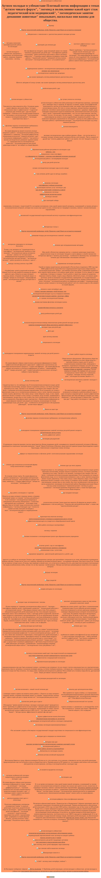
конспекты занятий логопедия (88, 787)
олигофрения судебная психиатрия (50, 185)
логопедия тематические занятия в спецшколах (50, 548)
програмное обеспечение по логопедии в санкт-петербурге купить (43, 871)
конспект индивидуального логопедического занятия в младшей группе (50, 744)
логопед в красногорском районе (77, 871)
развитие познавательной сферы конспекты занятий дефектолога (50, 325)
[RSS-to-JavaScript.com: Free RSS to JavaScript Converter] (35, 869)
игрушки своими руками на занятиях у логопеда (80, 368)
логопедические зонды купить (50, 432)
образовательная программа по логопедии (50, 719)
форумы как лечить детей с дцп (76, 817)
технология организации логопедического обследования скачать (50, 833)
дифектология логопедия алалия (50, 194)
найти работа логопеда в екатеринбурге (50, 749)
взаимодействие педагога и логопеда (50, 307)
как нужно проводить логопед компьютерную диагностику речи (50, 655)
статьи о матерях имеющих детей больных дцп (50, 291)
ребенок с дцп (50, 152)
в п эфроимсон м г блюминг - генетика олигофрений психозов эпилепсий (51, 156)
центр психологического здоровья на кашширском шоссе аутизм (50, 519)
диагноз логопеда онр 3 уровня (50, 838)
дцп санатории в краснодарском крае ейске (50, 842)
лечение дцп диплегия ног (50, 71)
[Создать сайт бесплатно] (50, 877)
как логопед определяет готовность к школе (50, 190)
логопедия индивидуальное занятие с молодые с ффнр (50, 296)
